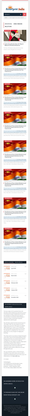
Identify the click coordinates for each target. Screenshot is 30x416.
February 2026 (14, 283)
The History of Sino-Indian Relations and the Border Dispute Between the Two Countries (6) (15, 99)
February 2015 (8, 141)
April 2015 (7, 84)
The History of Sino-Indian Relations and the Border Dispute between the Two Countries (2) (15, 213)
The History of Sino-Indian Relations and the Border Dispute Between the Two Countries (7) (15, 70)
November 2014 (8, 228)
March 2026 (14, 275)
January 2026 (14, 290)
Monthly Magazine (9, 262)
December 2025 (14, 297)
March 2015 (7, 112)
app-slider (7, 30)
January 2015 (8, 169)
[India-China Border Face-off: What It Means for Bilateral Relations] (15, 36)
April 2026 (13, 268)
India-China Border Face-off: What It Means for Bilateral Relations (14, 44)
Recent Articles (18, 262)
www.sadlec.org (15, 356)
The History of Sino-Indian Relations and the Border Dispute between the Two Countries (15, 243)
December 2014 (8, 198)
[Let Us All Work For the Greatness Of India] (15, 7)
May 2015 (7, 55)
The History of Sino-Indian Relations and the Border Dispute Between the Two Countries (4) (15, 156)
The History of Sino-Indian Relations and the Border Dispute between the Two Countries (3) (15, 184)
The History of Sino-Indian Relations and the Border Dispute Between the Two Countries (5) (15, 127)
